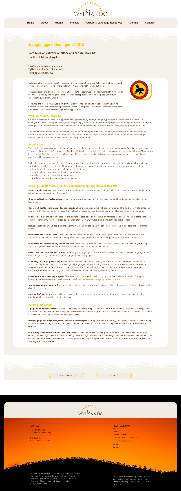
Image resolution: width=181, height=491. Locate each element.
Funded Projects (120, 435)
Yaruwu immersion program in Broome (99, 279)
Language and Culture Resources (127, 438)
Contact (116, 447)
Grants (115, 431)
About (115, 428)
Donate (116, 444)
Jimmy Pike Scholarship (123, 441)
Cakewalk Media (62, 481)
